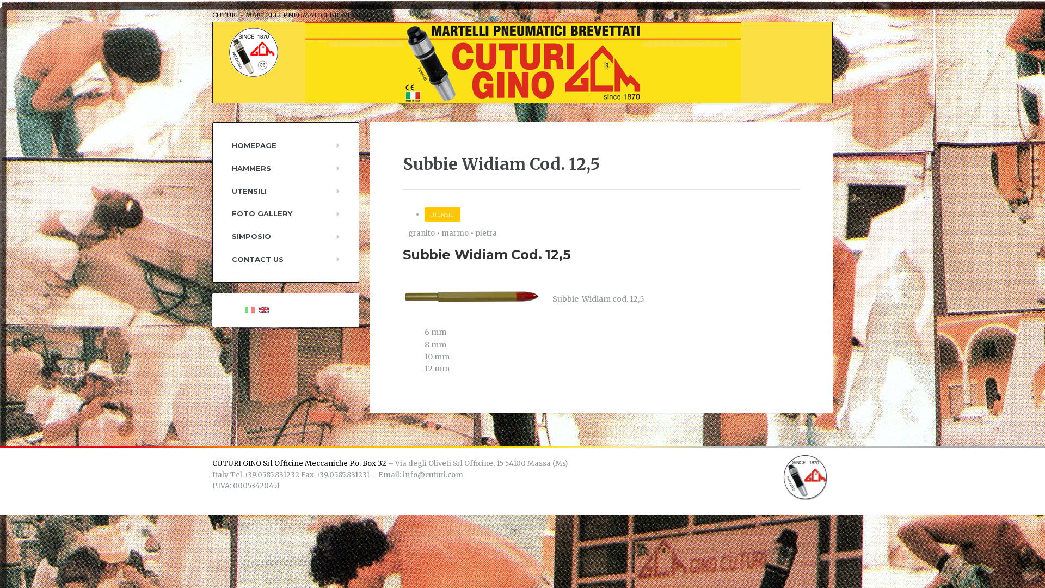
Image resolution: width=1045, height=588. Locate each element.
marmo (455, 233)
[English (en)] (264, 309)
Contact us (258, 259)
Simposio (251, 236)
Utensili (442, 214)
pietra (486, 233)
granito (421, 233)
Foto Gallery (262, 213)
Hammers (251, 168)
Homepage (254, 145)
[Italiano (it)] (250, 309)
